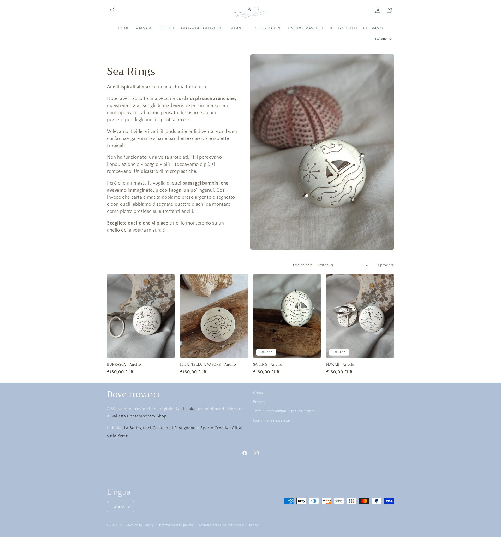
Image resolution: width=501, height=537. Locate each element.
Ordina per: (302, 265)
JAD (123, 525)
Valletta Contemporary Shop (139, 416)
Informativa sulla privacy (176, 525)
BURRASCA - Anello (124, 365)
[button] (112, 10)
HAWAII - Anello (340, 365)
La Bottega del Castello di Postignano (160, 428)
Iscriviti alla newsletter (272, 420)
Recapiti (254, 525)
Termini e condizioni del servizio (221, 525)
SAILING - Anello (267, 365)
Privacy (259, 402)
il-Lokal (189, 408)
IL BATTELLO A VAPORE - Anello (208, 365)
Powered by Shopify (140, 525)
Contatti (260, 393)
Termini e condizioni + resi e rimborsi (284, 411)
